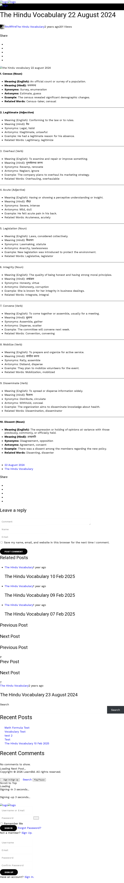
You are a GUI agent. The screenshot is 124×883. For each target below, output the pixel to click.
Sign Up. (26, 832)
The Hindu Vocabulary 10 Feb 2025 (40, 576)
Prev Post (9, 661)
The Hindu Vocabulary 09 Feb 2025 (40, 595)
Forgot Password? (29, 827)
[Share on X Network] (6, 48)
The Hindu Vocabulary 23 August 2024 (39, 695)
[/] (1, 8)
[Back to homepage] (8, 804)
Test (7, 739)
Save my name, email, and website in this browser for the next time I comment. (56, 542)
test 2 (8, 735)
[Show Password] (36, 818)
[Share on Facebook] (6, 44)
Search (4, 704)
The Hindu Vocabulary (30, 26)
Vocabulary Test (15, 731)
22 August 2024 (15, 464)
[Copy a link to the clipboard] (6, 60)
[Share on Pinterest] (6, 52)
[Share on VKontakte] (6, 56)
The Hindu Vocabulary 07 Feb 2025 (40, 614)
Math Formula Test (17, 727)
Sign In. (29, 876)
